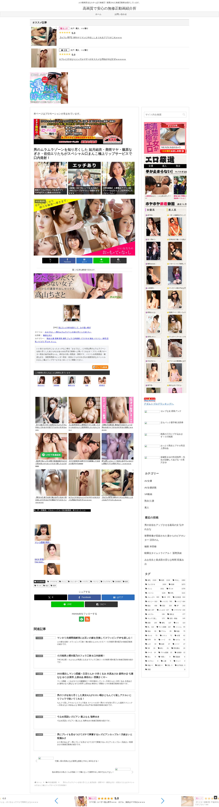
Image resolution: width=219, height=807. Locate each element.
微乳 (126, 581)
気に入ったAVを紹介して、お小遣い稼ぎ (74, 328)
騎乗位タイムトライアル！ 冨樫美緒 (163, 553)
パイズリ (85, 581)
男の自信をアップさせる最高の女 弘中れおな (164, 527)
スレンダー (74, 581)
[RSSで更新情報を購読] (87, 619)
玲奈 (86, 385)
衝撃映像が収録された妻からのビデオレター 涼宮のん (165, 537)
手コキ (39, 586)
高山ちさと (41, 385)
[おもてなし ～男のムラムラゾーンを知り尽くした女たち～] (71, 313)
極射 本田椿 (150, 546)
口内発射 (118, 581)
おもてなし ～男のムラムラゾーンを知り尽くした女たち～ (68, 332)
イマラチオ (53, 581)
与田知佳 (56, 385)
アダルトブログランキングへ (159, 404)
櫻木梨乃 (102, 385)
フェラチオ (107, 581)
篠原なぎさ (47, 335)
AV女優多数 (41, 581)
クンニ (63, 581)
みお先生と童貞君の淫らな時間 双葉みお (164, 562)
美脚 (54, 586)
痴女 (47, 586)
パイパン (96, 581)
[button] (56, 801)
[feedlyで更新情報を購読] (81, 619)
